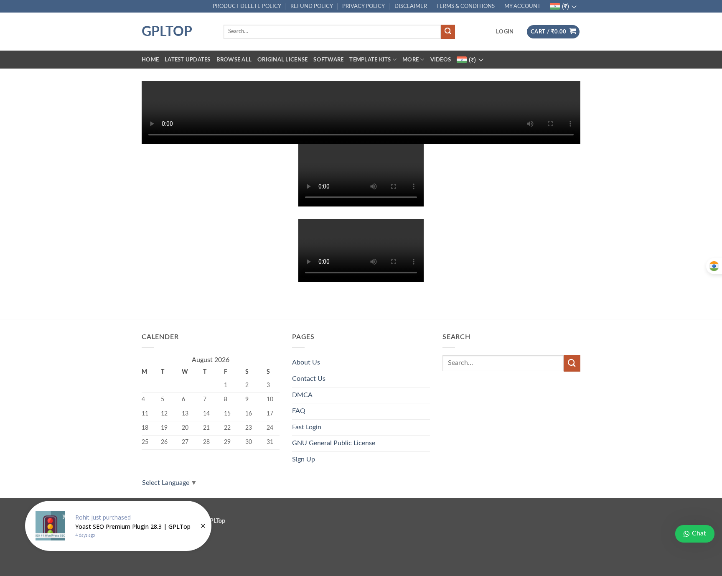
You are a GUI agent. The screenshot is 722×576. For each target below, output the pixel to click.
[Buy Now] (118, 526)
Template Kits (370, 59)
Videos (440, 59)
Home (150, 59)
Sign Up (303, 459)
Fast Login (306, 427)
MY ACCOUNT (522, 6)
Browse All (234, 59)
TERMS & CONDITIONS (465, 6)
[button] (505, 31)
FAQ (298, 411)
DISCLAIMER (410, 6)
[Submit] (448, 32)
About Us (306, 362)
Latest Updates (188, 59)
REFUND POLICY (311, 6)
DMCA (302, 395)
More (410, 59)
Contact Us (308, 378)
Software (328, 59)
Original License (282, 59)
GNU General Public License (333, 443)
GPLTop (167, 31)
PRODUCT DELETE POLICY (247, 6)
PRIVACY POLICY (363, 6)
